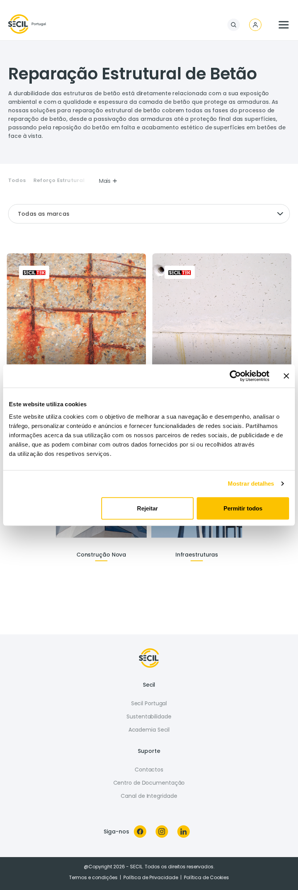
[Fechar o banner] (286, 376)
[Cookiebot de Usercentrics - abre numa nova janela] (235, 376)
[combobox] (149, 213)
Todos (17, 180)
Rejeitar (147, 508)
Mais (105, 181)
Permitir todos (243, 508)
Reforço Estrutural (59, 180)
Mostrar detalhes (251, 483)
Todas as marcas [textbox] (43, 214)
